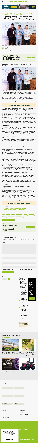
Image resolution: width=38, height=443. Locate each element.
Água (3, 215)
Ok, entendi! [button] (10, 439)
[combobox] (4, 279)
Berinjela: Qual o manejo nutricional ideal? (12, 212)
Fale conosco (22, 412)
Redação (5, 48)
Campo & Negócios (7, 47)
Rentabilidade (31, 215)
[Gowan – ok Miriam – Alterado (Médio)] (23, 326)
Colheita (8, 215)
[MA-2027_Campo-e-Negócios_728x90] (19, 204)
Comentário (4, 242)
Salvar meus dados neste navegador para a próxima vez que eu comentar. (17, 269)
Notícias (11, 13)
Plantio (25, 215)
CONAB (3, 414)
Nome (3, 255)
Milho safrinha (19, 215)
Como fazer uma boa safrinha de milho (11, 210)
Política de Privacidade (24, 414)
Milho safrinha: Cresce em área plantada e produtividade (15, 208)
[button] (2, 2)
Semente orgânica (11, 217)
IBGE (3, 412)
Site (2, 264)
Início (3, 13)
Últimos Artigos (7, 13)
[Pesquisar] (9, 279)
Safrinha (4, 217)
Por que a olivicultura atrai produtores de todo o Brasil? (15, 209)
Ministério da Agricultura (6, 417)
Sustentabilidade (19, 217)
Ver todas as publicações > (7, 337)
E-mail (3, 260)
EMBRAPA (3, 415)
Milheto (13, 215)
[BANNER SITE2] (19, 8)
